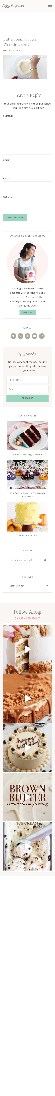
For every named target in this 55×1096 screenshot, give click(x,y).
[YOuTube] (34, 336)
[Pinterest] (20, 336)
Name (7, 160)
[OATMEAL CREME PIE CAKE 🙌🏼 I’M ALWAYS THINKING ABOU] (27, 649)
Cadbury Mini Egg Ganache (27, 454)
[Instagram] (27, 336)
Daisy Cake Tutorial (27, 535)
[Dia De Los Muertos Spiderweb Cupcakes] (27, 475)
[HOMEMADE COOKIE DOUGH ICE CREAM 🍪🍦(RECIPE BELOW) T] (27, 846)
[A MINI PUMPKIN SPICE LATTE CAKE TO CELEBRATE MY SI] (27, 747)
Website (7, 196)
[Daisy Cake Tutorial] (27, 517)
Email (7, 178)
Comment (8, 116)
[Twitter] (13, 336)
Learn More (27, 312)
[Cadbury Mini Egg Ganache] (27, 436)
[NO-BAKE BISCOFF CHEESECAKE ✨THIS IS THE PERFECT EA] (27, 698)
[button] (49, 5)
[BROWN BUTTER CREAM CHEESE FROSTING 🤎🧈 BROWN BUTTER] (27, 797)
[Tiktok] (42, 336)
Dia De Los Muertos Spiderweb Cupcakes (27, 495)
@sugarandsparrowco (27, 618)
